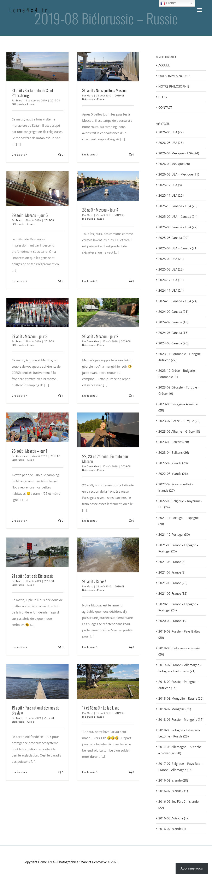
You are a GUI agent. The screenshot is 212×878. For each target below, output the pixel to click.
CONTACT (165, 107)
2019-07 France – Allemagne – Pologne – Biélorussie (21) (180, 668)
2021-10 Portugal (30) (174, 534)
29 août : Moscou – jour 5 (30, 189)
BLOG (162, 97)
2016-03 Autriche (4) (173, 818)
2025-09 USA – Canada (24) (177, 216)
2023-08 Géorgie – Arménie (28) (178, 407)
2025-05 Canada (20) (173, 238)
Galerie (45, 66)
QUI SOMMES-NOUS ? (173, 76)
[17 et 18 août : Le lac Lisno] (108, 681)
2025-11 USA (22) (170, 195)
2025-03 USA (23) (170, 259)
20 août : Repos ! (100, 555)
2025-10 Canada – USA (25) (177, 206)
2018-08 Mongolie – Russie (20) (180, 698)
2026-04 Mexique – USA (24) (178, 153)
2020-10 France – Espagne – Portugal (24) (178, 607)
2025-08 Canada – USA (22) (177, 227)
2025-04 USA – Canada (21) (177, 248)
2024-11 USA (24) (170, 290)
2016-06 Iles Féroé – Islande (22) (178, 804)
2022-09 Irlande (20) (173, 463)
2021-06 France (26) (172, 583)
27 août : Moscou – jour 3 (30, 312)
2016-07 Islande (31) (173, 791)
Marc (19, 100)
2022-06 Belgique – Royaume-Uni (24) (180, 504)
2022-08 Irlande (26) (173, 473)
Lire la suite (18, 154)
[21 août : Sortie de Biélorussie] (37, 552)
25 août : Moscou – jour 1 (30, 427)
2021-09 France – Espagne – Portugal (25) (178, 548)
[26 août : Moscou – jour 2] (108, 312)
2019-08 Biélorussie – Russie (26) (179, 651)
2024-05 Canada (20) (173, 343)
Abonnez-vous (192, 868)
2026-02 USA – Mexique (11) (178, 174)
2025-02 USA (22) (170, 269)
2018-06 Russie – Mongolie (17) (180, 719)
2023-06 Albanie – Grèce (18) (179, 431)
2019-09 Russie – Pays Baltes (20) (179, 634)
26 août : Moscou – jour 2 (100, 312)
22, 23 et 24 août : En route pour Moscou (100, 430)
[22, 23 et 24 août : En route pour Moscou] (108, 430)
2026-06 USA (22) (170, 132)
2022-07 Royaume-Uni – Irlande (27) (175, 487)
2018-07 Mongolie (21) (174, 709)
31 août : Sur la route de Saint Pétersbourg (30, 66)
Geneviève (93, 341)
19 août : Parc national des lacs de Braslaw (30, 681)
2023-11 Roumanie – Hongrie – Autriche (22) (180, 357)
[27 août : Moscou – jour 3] (37, 312)
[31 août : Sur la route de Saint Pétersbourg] (37, 66)
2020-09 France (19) (172, 621)
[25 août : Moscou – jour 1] (37, 427)
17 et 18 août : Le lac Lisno (100, 681)
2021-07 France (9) (171, 572)
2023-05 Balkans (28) (173, 442)
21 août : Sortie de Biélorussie (30, 552)
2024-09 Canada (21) (173, 311)
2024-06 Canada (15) (173, 333)
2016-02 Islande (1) (172, 829)
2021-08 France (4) (171, 562)
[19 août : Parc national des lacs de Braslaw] (37, 681)
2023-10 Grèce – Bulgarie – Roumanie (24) (177, 373)
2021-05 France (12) (172, 593)
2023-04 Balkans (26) (173, 452)
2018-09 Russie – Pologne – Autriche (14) (178, 685)
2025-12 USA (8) (170, 185)
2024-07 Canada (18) (173, 322)
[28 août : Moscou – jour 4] (108, 186)
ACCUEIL (164, 65)
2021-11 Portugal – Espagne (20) (178, 521)
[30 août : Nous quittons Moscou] (108, 66)
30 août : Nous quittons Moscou (100, 66)
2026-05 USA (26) (170, 143)
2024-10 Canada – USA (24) (177, 301)
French (171, 3)
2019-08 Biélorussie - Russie (103, 97)
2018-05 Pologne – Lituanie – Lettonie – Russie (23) (179, 733)
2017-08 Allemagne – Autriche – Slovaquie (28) (179, 750)
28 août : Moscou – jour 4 (100, 186)
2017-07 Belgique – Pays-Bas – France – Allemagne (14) (180, 766)
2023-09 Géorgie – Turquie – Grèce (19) (178, 390)
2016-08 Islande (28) (173, 780)
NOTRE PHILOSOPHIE (173, 86)
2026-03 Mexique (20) (174, 164)
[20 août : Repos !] (108, 555)
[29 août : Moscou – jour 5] (37, 188)
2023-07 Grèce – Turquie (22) (179, 421)
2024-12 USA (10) (170, 280)
